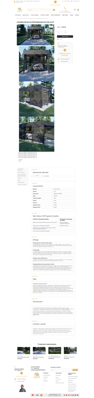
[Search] (54, 10)
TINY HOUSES (18, 15)
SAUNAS (71, 15)
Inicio (18, 18)
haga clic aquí (36, 314)
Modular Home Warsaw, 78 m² (69, 357)
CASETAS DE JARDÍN (45, 15)
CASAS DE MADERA (35, 15)
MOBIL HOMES (65, 15)
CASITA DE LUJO (25, 15)
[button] (65, 36)
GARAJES (77, 15)
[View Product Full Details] (23, 353)
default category (23, 18)
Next (20, 161)
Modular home (66, 355)
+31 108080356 (18, 370)
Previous (20, 159)
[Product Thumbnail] (51, 26)
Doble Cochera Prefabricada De (38, 357)
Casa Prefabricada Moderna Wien (54, 357)
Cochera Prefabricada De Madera (23, 357)
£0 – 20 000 (46, 176)
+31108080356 (65, 10)
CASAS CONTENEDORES (55, 15)
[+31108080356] (65, 8)
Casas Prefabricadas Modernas (53, 355)
